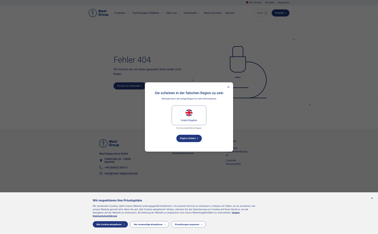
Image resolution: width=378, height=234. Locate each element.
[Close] (228, 87)
